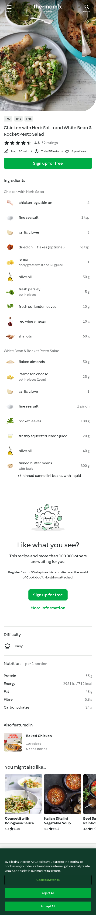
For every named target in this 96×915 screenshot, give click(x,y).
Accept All (48, 906)
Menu (9, 11)
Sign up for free (48, 163)
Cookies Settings (48, 880)
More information (48, 607)
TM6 (18, 118)
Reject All (47, 893)
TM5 (29, 118)
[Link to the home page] (48, 8)
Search (86, 11)
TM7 (8, 118)
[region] (48, 881)
